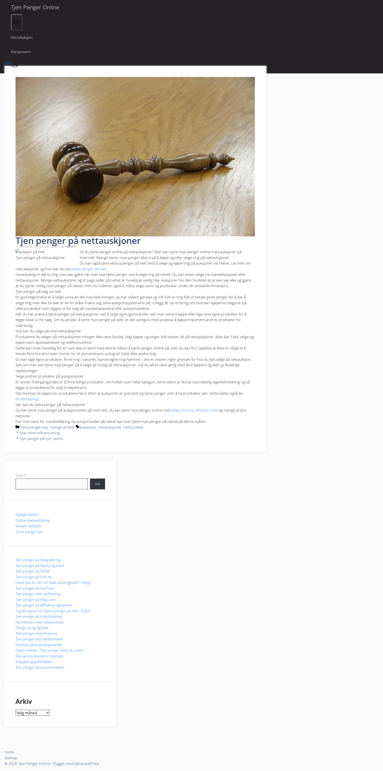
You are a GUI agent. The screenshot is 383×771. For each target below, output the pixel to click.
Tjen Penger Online (35, 7)
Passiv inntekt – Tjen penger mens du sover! (50, 650)
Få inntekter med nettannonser (40, 622)
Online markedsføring (33, 520)
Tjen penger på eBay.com (35, 599)
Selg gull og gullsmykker (34, 661)
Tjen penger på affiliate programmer (44, 605)
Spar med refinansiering (39, 432)
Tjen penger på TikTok (33, 571)
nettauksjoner (109, 427)
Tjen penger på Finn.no (34, 577)
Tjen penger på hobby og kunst (40, 565)
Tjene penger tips (33, 427)
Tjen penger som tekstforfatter (39, 639)
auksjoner (88, 427)
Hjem (8, 62)
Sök (97, 484)
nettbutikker (133, 427)
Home (9, 752)
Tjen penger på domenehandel (40, 667)
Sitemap (11, 757)
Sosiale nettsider (29, 526)
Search (21, 475)
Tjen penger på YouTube (35, 588)
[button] (15, 66)
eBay (175, 410)
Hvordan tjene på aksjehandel (39, 644)
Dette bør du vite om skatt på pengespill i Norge (53, 582)
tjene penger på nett (89, 268)
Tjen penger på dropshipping (38, 616)
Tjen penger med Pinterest (36, 633)
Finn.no (187, 410)
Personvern (21, 51)
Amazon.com (207, 410)
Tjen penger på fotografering (38, 559)
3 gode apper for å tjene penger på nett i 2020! (52, 610)
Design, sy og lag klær (32, 627)
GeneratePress (86, 763)
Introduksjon (22, 37)
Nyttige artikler (62, 427)
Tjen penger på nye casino (41, 438)
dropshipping (27, 398)
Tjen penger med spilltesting (38, 593)
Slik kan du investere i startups (39, 656)
